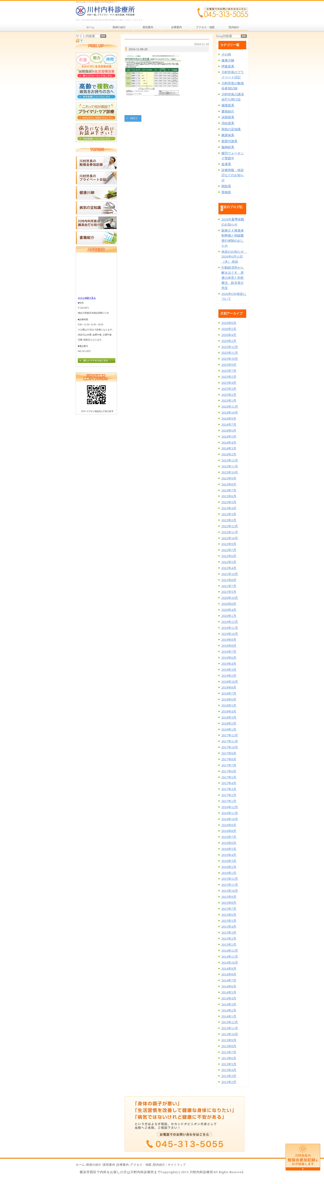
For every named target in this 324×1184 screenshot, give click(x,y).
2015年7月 (228, 909)
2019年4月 (228, 664)
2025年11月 (229, 353)
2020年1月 (228, 616)
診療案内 (123, 1164)
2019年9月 (228, 640)
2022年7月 (228, 550)
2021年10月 (229, 574)
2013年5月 (228, 1064)
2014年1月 (228, 1016)
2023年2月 (228, 520)
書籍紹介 (227, 111)
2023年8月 (228, 484)
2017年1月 (228, 801)
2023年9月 (228, 478)
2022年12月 (229, 526)
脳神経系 (227, 147)
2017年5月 (228, 777)
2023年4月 (228, 508)
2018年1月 (228, 729)
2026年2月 (228, 341)
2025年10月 (229, 359)
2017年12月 (229, 735)
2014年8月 (228, 974)
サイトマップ (177, 1164)
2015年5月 (228, 921)
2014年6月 (228, 986)
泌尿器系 (227, 117)
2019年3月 (228, 670)
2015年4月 (228, 926)
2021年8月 (228, 580)
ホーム (80, 1164)
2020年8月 (228, 604)
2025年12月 (229, 347)
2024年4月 (228, 442)
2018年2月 (228, 723)
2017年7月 (228, 765)
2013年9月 (228, 1040)
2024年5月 (228, 436)
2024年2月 (228, 454)
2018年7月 (228, 693)
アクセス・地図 (141, 1164)
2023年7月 (228, 490)
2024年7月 (228, 424)
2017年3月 (228, 789)
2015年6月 (228, 915)
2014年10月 (229, 962)
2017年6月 (228, 771)
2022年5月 (228, 562)
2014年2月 (228, 1010)
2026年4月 (228, 335)
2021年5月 (228, 592)
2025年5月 (228, 377)
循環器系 (227, 105)
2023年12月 (229, 460)
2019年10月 (229, 634)
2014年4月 (228, 998)
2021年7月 (228, 586)
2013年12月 (229, 1022)
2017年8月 (228, 759)
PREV (134, 118)
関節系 (226, 186)
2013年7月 (228, 1052)
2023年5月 (228, 502)
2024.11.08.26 (138, 49)
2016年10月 (229, 819)
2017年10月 (229, 747)
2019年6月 (228, 658)
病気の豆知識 (231, 129)
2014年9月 (228, 968)
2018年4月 (228, 711)
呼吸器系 (227, 66)
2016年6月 (228, 843)
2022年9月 (228, 544)
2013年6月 (228, 1058)
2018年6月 (228, 699)
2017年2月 (228, 795)
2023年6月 (228, 496)
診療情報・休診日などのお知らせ (232, 175)
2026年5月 (228, 329)
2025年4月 (228, 383)
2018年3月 (228, 717)
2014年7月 (228, 980)
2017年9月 (228, 753)
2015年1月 (228, 944)
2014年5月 (228, 992)
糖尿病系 (227, 135)
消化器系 (227, 123)
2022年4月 (228, 568)
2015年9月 (228, 897)
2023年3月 (228, 514)
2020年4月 (228, 610)
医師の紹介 (93, 1164)
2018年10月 (229, 682)
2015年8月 (228, 903)
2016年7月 (228, 837)
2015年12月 (229, 879)
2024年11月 (229, 406)
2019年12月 (229, 622)
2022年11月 (229, 532)
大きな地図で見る (87, 298)
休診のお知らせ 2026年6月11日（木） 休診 (234, 257)
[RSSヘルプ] (81, 41)
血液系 (226, 164)
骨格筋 (226, 192)
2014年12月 (229, 950)
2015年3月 (228, 932)
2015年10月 (229, 891)
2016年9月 (228, 825)
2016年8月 (228, 831)
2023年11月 (229, 466)
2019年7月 (228, 652)
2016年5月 (228, 849)
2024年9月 (228, 418)
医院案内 (109, 1164)
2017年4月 (228, 783)
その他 (226, 54)
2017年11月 (229, 741)
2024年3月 (228, 448)
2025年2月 (228, 395)
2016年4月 (228, 855)
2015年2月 (228, 938)
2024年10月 (229, 412)
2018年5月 (228, 705)
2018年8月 (228, 687)
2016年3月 (228, 861)
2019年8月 (228, 646)
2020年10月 (229, 598)
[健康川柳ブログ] (96, 198)
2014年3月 (228, 1004)
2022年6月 (228, 556)
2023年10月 (229, 472)
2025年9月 (228, 365)
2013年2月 (228, 1082)
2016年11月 (229, 813)
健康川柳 (227, 60)
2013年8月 (228, 1046)
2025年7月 (228, 371)
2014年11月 (229, 956)
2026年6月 (228, 323)
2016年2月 (228, 867)
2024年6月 (228, 430)
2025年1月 (228, 400)
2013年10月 (229, 1034)
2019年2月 (228, 676)
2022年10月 (229, 538)
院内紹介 (159, 1164)
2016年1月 (228, 873)
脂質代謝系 (229, 141)
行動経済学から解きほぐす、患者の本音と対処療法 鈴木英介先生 (232, 278)
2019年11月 (229, 628)
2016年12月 (229, 807)
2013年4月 (228, 1070)
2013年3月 (228, 1076)
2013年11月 (229, 1028)
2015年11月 (229, 885)
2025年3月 (228, 389)
